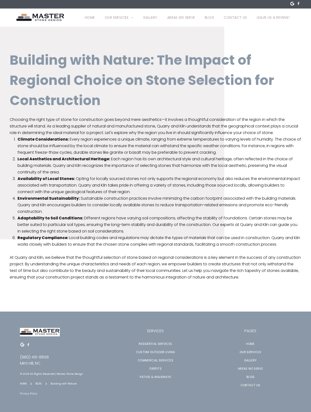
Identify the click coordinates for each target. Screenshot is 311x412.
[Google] (292, 4)
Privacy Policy (28, 393)
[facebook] (298, 4)
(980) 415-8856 (34, 357)
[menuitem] (90, 17)
